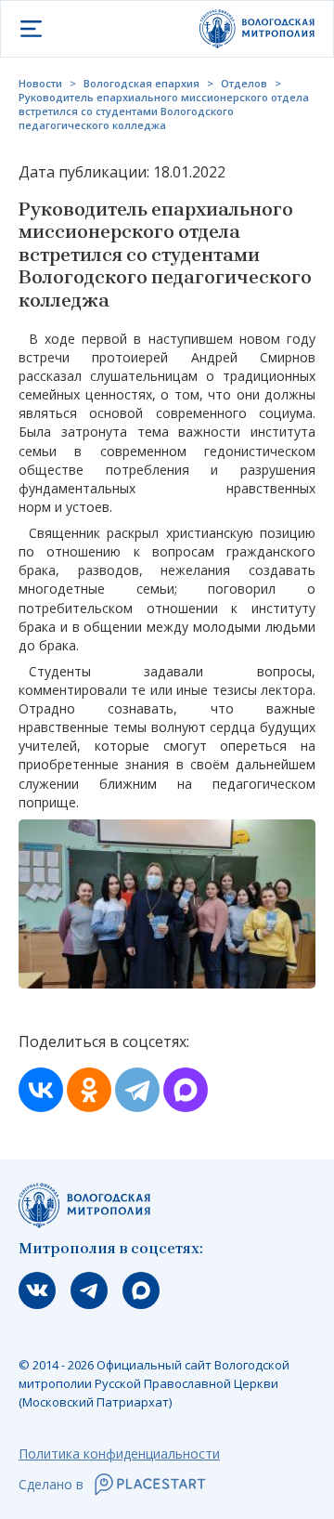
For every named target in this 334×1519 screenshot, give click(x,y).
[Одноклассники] (89, 1089)
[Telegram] (137, 1089)
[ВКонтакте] (41, 1089)
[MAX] (185, 1089)
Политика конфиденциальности (119, 1453)
